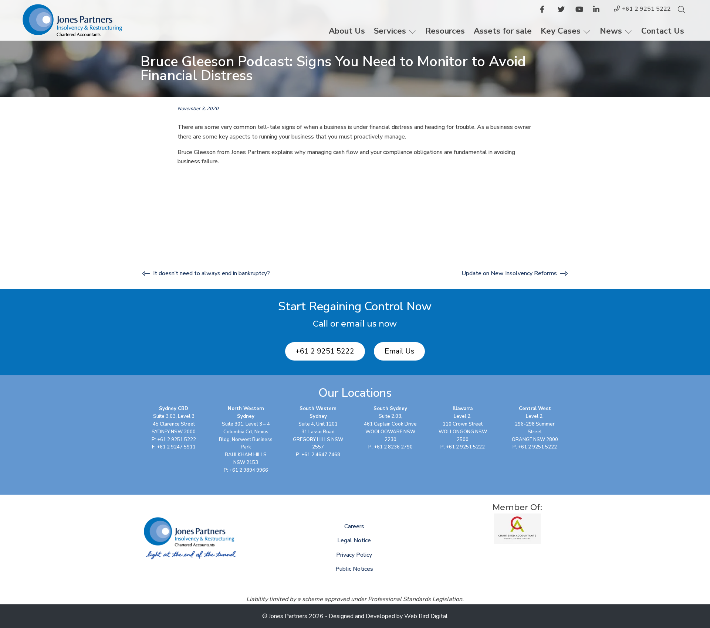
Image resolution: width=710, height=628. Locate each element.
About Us (347, 31)
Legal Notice (354, 540)
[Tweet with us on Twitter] (562, 11)
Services (390, 31)
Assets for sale (503, 31)
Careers (354, 526)
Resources (445, 31)
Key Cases (561, 31)
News (611, 31)
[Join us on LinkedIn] (597, 11)
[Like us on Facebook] (544, 11)
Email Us (400, 351)
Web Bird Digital (426, 616)
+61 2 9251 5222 (646, 9)
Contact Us (662, 31)
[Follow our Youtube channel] (579, 11)
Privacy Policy (354, 555)
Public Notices (354, 569)
